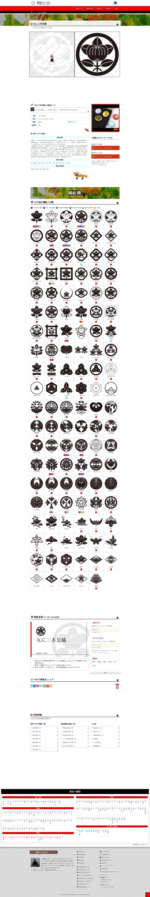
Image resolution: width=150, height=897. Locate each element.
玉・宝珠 (121, 809)
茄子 (52, 820)
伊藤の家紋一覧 (36, 746)
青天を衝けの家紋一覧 (69, 746)
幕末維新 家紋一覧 (84, 870)
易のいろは (104, 882)
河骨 (66, 812)
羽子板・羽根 (145, 810)
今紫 (94, 665)
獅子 (34, 837)
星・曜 (8, 802)
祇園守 (131, 802)
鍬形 (77, 808)
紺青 (110, 662)
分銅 (93, 819)
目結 (52, 801)
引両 (45, 801)
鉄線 (41, 820)
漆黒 (99, 662)
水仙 (12, 820)
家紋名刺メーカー (98, 728)
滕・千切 (131, 809)
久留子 (143, 802)
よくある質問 (96, 742)
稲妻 (24, 801)
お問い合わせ (106, 857)
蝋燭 (124, 819)
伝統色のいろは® (106, 880)
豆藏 (110, 819)
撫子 (57, 820)
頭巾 (107, 808)
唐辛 (45, 820)
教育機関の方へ (97, 746)
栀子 (59, 812)
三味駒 (100, 809)
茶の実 (31, 821)
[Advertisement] (75, 89)
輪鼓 (119, 819)
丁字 (34, 820)
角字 (105, 831)
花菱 (43, 801)
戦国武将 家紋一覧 (84, 867)
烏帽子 (91, 802)
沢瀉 (31, 812)
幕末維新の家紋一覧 (68, 731)
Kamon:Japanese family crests (109, 871)
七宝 (38, 801)
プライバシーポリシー (108, 866)
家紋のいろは (43, 2)
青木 (5, 812)
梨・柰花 (50, 821)
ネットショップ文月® (107, 887)
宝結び (124, 809)
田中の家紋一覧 (36, 739)
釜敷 (128, 801)
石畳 (82, 831)
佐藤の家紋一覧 (36, 728)
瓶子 (98, 819)
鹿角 (31, 837)
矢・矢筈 (117, 820)
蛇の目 (105, 809)
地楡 (43, 828)
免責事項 (104, 863)
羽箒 (82, 819)
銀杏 (19, 812)
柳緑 (115, 662)
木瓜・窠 (55, 802)
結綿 (114, 819)
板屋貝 (3, 838)
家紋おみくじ (96, 731)
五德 (84, 808)
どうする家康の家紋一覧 (69, 739)
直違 (86, 831)
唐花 (31, 801)
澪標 (93, 831)
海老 (10, 837)
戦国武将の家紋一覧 (68, 728)
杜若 (38, 812)
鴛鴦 (12, 837)
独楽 (91, 808)
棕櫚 (10, 820)
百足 (59, 837)
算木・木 (98, 809)
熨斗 (143, 808)
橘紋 (35, 12)
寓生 (12, 828)
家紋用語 (99, 8)
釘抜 (138, 801)
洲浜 (112, 808)
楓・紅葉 (34, 813)
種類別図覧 (90, 8)
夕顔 (24, 828)
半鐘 (121, 801)
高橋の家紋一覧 (36, 735)
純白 (94, 662)
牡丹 (10, 828)
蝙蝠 (27, 837)
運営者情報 (105, 869)
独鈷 (140, 808)
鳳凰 (57, 837)
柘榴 (5, 820)
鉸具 (107, 801)
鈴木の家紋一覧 (36, 731)
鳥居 (89, 831)
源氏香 (98, 831)
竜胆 (34, 828)
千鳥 (43, 837)
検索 (116, 8)
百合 (29, 828)
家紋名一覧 (79, 8)
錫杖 (103, 808)
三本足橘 (49, 110)
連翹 (36, 828)
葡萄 (8, 828)
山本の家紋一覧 (36, 749)
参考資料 (108, 8)
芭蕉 (64, 820)
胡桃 (64, 812)
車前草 (29, 813)
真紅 (104, 662)
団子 (126, 808)
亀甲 (36, 801)
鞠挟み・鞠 (112, 820)
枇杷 (3, 828)
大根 (24, 820)
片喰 (45, 812)
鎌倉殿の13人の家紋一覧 (69, 742)
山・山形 (10, 802)
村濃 (50, 801)
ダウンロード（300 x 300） (103, 148)
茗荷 (17, 828)
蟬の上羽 (38, 838)
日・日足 (3, 802)
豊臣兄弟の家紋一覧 (68, 735)
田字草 (43, 821)
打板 (133, 808)
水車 (91, 831)
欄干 (96, 831)
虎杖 (17, 812)
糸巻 (86, 801)
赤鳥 (77, 801)
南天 (59, 820)
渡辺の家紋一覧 (36, 742)
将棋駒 (89, 809)
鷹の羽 (41, 838)
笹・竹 (71, 813)
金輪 (119, 801)
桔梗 (50, 812)
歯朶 (8, 820)
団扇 (89, 801)
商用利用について (107, 860)
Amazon (116, 129)
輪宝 (121, 819)
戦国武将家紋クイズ (98, 735)
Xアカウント (103, 874)
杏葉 (135, 801)
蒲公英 (29, 821)
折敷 (96, 801)
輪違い (59, 802)
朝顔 (10, 812)
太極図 (107, 831)
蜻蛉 (50, 837)
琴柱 (86, 808)
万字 (103, 831)
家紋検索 (81, 863)
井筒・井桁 (79, 832)
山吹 (22, 828)
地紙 (128, 808)
